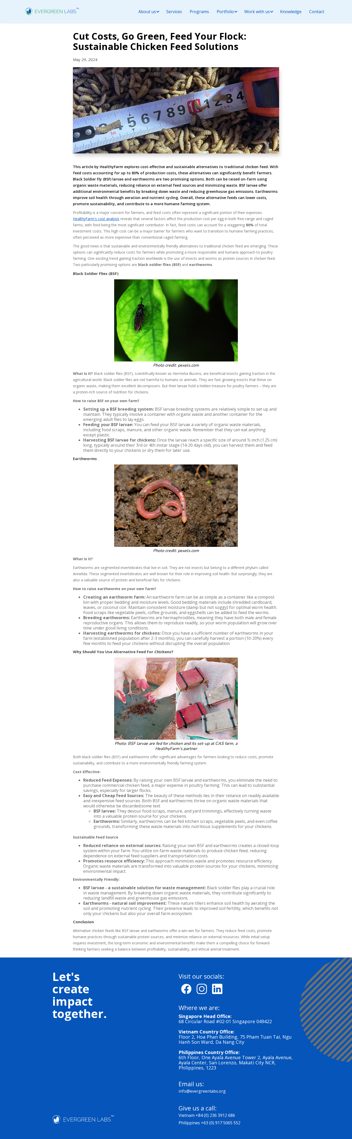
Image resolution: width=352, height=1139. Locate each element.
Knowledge (290, 11)
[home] (52, 11)
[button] (147, 11)
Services (174, 11)
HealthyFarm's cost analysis (96, 218)
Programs (199, 11)
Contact (316, 11)
